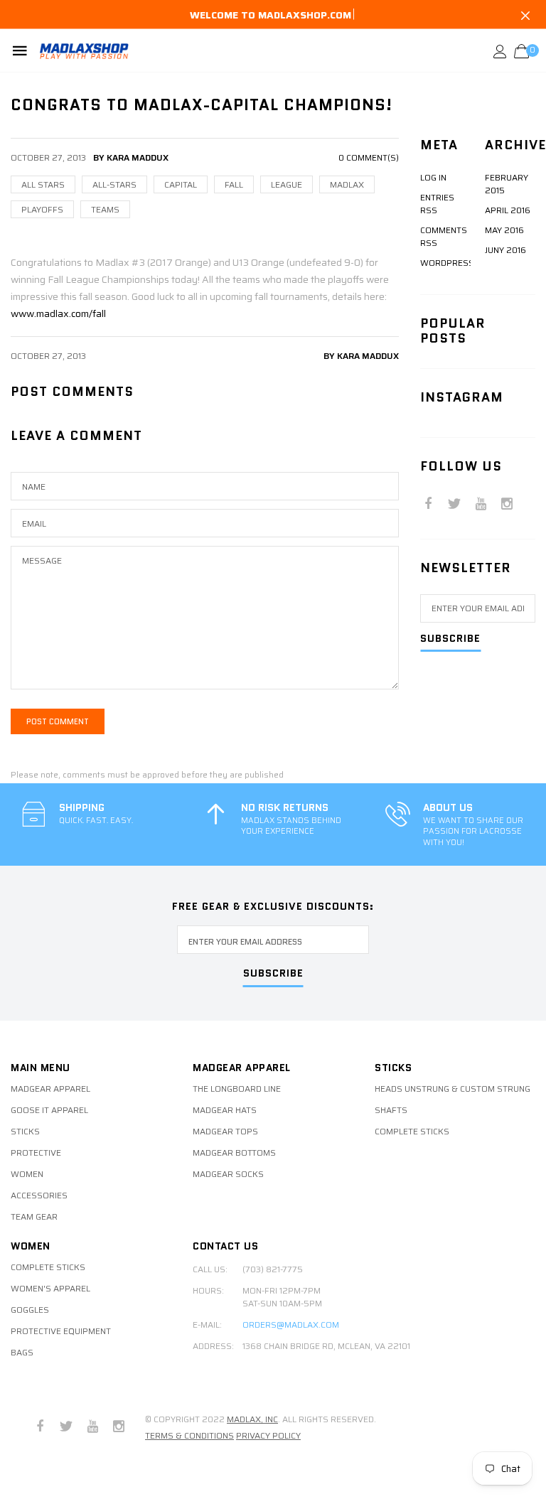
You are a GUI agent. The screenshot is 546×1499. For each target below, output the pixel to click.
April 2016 (507, 210)
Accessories (39, 1195)
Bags (22, 1352)
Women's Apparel (50, 1288)
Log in (433, 177)
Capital (180, 184)
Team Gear (34, 1216)
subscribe (273, 974)
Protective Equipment (61, 1331)
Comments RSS (443, 236)
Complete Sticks (412, 1131)
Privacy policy (268, 1435)
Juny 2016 (505, 250)
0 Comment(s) (368, 157)
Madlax (347, 184)
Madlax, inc (252, 1419)
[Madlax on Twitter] (454, 505)
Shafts (391, 1110)
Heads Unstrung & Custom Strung (452, 1088)
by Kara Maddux (361, 355)
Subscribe (450, 639)
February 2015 (506, 184)
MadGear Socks (228, 1174)
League (286, 184)
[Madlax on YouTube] (480, 505)
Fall (234, 184)
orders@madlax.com (290, 1324)
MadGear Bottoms (234, 1152)
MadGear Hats (225, 1110)
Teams (105, 209)
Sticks (25, 1131)
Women (27, 1174)
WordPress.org (457, 262)
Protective (36, 1152)
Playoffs (42, 209)
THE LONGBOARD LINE (237, 1088)
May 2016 (504, 230)
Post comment (57, 721)
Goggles (30, 1310)
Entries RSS (437, 203)
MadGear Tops (225, 1131)
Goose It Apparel (49, 1110)
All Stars (43, 184)
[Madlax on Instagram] (506, 505)
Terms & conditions (189, 1435)
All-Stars (114, 184)
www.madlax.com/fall (58, 313)
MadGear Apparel (50, 1088)
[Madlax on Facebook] (427, 505)
